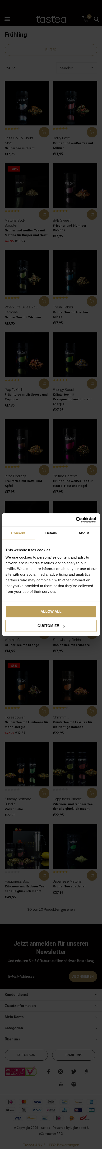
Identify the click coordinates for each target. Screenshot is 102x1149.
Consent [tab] (18, 533)
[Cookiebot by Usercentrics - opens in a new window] (76, 520)
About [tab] (84, 533)
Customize (48, 626)
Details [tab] (51, 533)
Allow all (51, 611)
